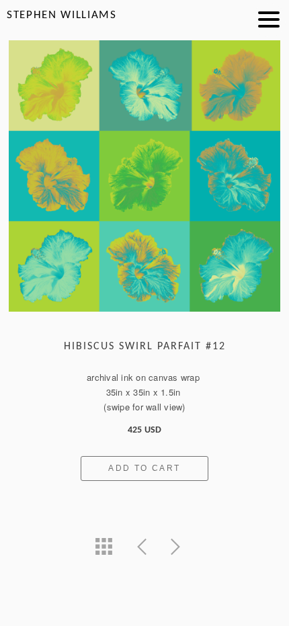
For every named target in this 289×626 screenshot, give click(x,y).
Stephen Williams (62, 15)
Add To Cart (144, 468)
